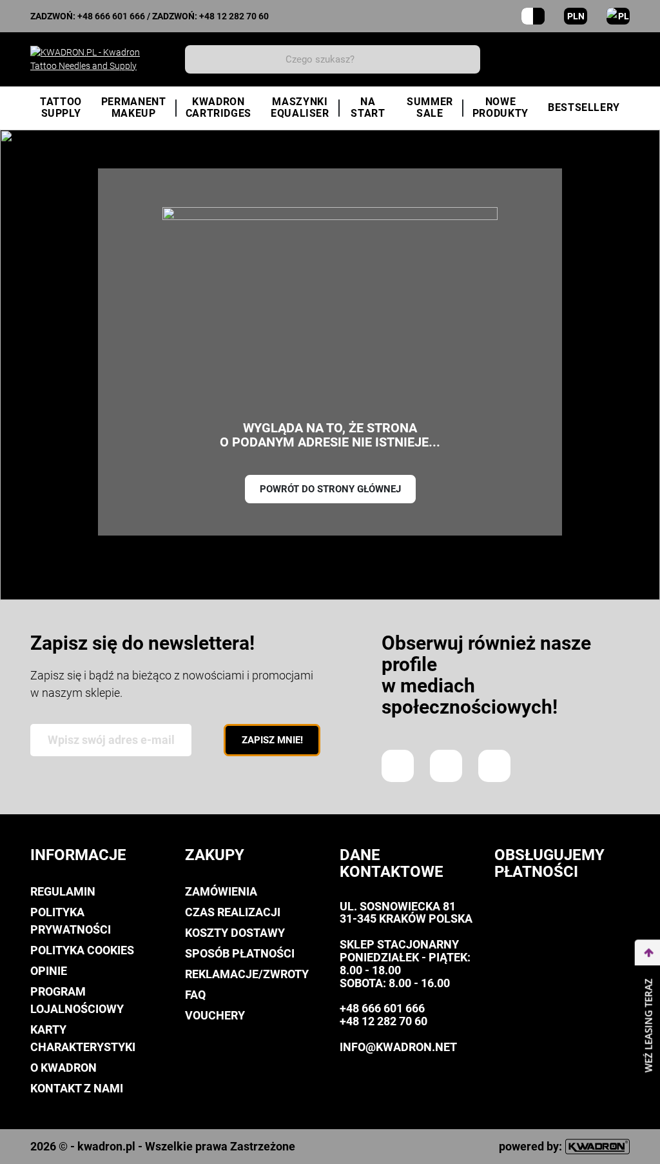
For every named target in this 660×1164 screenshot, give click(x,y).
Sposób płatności (240, 953)
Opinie (48, 971)
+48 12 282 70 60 (234, 16)
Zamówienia (221, 891)
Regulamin (62, 891)
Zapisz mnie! (272, 740)
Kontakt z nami (76, 1088)
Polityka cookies (82, 950)
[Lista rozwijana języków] (618, 16)
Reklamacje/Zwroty (247, 974)
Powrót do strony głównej (330, 489)
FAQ (195, 994)
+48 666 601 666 (111, 16)
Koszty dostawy (235, 932)
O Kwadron (63, 1067)
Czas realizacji (232, 912)
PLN (576, 16)
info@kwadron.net (398, 1047)
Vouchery (215, 1015)
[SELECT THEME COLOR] (533, 16)
